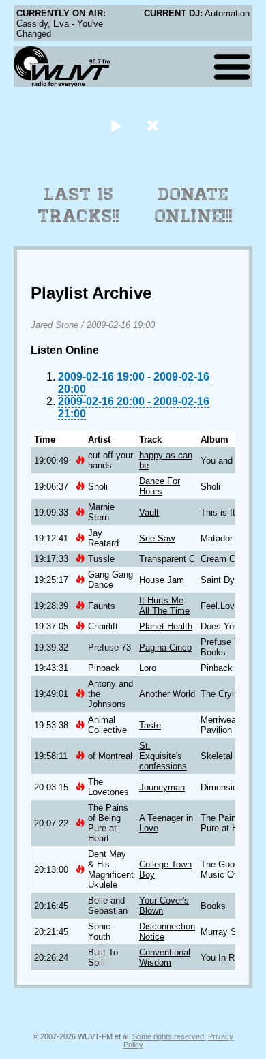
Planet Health (165, 626)
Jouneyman (162, 787)
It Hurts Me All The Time (164, 605)
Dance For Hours (159, 486)
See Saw (157, 538)
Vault (149, 512)
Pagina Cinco (165, 647)
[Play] (115, 125)
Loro (147, 668)
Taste (150, 725)
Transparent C (167, 559)
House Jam (161, 580)
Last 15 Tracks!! (78, 205)
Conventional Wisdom (164, 957)
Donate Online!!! (194, 205)
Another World (167, 694)
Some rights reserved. (169, 1036)
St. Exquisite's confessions (163, 756)
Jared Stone (54, 325)
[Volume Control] (154, 125)
